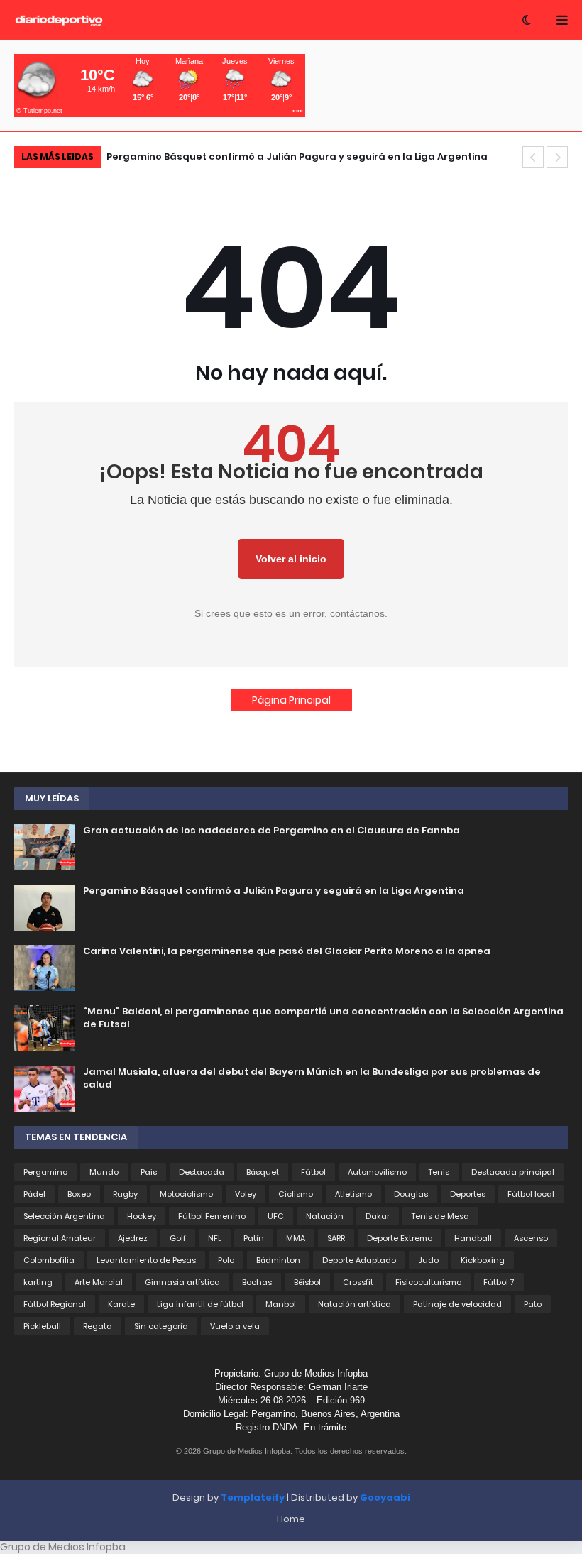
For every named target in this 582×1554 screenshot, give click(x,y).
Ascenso (531, 1238)
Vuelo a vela (235, 1326)
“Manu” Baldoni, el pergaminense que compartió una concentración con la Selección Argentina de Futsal (323, 1018)
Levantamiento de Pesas (146, 1260)
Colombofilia (49, 1260)
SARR (336, 1238)
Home (291, 1519)
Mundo (104, 1172)
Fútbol (313, 1172)
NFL (214, 1238)
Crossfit (358, 1282)
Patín (253, 1238)
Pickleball (42, 1326)
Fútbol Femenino (212, 1216)
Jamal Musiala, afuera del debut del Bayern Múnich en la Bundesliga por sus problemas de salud (312, 1078)
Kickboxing (483, 1260)
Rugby (125, 1194)
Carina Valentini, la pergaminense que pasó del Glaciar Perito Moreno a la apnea (286, 951)
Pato (533, 1304)
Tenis (439, 1172)
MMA (295, 1238)
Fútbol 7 (499, 1282)
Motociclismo (186, 1194)
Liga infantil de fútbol (200, 1304)
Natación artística (354, 1304)
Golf (178, 1238)
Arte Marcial (99, 1282)
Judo (428, 1260)
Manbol (280, 1304)
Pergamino (45, 1172)
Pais (149, 1172)
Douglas (411, 1194)
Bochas (257, 1282)
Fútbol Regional (54, 1304)
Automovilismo (377, 1172)
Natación (325, 1216)
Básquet (262, 1172)
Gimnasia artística (182, 1282)
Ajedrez (133, 1238)
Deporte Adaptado (359, 1260)
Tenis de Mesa (440, 1216)
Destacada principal (512, 1172)
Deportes (467, 1194)
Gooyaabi (385, 1497)
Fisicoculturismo (428, 1282)
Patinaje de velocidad (457, 1304)
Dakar (378, 1216)
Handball (473, 1238)
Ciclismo (295, 1194)
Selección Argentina (64, 1216)
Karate (121, 1304)
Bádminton (278, 1260)
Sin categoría (161, 1326)
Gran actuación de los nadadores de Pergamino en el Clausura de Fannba (271, 830)
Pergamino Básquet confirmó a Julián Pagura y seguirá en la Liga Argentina (297, 156)
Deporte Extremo (399, 1238)
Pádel (34, 1194)
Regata (97, 1326)
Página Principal (291, 700)
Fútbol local (530, 1194)
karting (38, 1282)
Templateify (253, 1497)
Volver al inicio (291, 558)
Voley (245, 1194)
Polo (226, 1260)
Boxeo (79, 1194)
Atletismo (353, 1194)
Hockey (141, 1216)
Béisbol (307, 1282)
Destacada (201, 1172)
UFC (276, 1216)
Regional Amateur (59, 1238)
